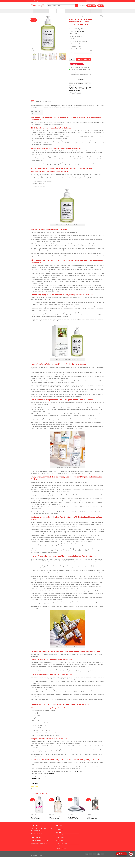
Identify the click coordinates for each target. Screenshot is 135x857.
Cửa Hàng (45, 11)
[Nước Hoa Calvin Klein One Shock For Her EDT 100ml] (39, 805)
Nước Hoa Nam (61, 11)
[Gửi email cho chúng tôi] (102, 1)
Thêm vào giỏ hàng (84, 59)
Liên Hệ (95, 1)
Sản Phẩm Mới (73, 85)
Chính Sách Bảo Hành (96, 11)
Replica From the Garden (77, 90)
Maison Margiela (81, 31)
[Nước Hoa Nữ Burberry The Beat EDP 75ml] (58, 805)
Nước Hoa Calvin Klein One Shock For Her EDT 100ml (39, 816)
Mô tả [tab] (32, 101)
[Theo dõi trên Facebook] (99, 1)
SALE (43, 776)
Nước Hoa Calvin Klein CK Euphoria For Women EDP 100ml (76, 816)
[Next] (64, 33)
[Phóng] (32, 49)
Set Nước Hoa (69, 11)
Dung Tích (71, 52)
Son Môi (87, 11)
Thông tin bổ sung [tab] (39, 101)
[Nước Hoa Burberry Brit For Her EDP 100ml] (95, 805)
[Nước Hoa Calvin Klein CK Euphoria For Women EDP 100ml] (76, 805)
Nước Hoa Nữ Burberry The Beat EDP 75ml (57, 816)
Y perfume (52, 773)
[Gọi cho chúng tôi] (103, 1)
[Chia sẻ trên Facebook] (70, 93)
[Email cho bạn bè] (75, 93)
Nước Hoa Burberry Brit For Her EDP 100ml (95, 816)
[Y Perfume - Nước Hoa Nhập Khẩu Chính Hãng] (38, 5)
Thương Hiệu (37, 11)
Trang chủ (71, 17)
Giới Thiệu (89, 1)
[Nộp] (76, 5)
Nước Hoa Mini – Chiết (79, 11)
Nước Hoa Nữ (52, 11)
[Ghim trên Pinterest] (77, 93)
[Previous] (33, 33)
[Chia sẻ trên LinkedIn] (80, 93)
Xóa (91, 50)
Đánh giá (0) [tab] (48, 101)
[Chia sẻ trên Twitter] (72, 93)
